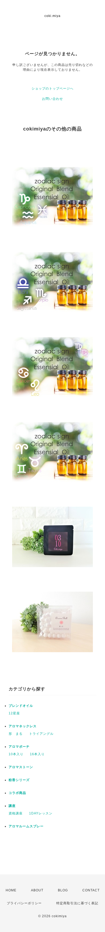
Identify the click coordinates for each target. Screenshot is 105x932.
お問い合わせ (52, 99)
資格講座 (16, 813)
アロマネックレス (23, 726)
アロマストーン (21, 767)
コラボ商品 (17, 793)
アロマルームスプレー (26, 826)
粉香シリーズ (19, 780)
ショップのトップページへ (53, 88)
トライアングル (41, 734)
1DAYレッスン (40, 813)
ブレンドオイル (21, 706)
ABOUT (37, 890)
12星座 (14, 713)
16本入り (37, 754)
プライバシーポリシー (24, 903)
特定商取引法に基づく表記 (77, 903)
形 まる (16, 734)
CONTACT (91, 890)
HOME (11, 890)
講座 (12, 806)
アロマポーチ (19, 747)
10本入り (16, 754)
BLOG (63, 890)
